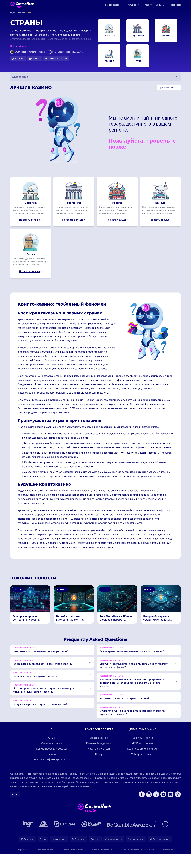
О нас (51, 737)
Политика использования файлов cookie (137, 850)
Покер (99, 754)
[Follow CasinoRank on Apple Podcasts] (178, 794)
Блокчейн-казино (143, 737)
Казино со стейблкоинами (142, 748)
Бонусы (160, 4)
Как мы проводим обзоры (51, 748)
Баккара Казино (98, 737)
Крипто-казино (113, 4)
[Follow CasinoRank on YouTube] (163, 794)
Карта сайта (168, 850)
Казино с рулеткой (99, 748)
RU (13, 794)
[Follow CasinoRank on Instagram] (149, 794)
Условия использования (102, 850)
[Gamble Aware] (131, 824)
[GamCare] (64, 824)
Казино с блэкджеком (98, 743)
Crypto (132, 4)
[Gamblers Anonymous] (43, 824)
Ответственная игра (45, 850)
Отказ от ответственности (72, 850)
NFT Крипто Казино (142, 743)
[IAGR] (28, 824)
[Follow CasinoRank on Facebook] (142, 794)
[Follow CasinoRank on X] (156, 794)
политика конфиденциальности (51, 759)
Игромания (22, 850)
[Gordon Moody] (91, 824)
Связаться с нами (51, 743)
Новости (176, 4)
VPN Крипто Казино (143, 754)
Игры (146, 4)
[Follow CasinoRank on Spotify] (171, 794)
